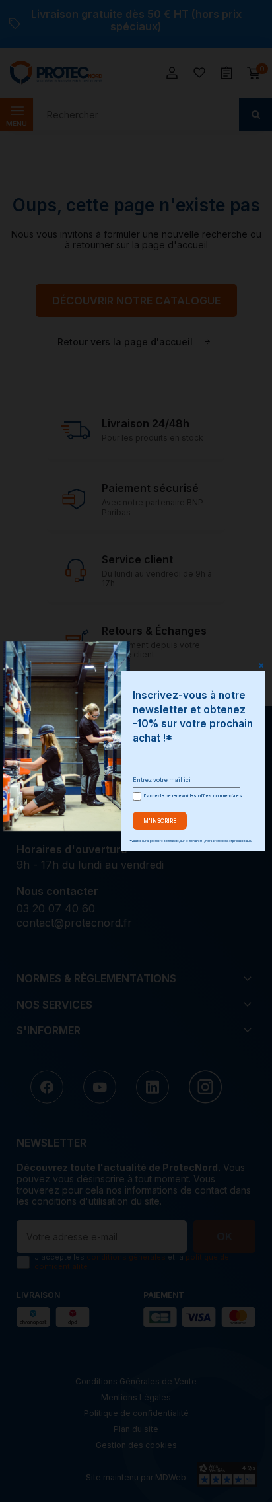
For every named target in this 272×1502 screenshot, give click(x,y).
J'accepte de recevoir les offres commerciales (190, 796)
